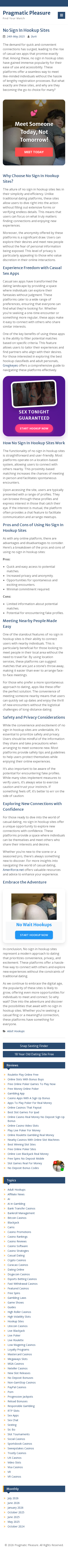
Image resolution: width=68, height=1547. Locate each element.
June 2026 (14, 1503)
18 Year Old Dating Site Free (34, 1054)
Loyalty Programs (18, 1349)
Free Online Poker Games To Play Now (32, 1084)
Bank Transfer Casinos (21, 1208)
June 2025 (14, 1517)
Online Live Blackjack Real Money (28, 1154)
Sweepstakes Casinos (21, 1448)
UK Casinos (15, 1457)
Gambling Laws (17, 1298)
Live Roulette (16, 1340)
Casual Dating (16, 1255)
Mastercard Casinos (20, 1354)
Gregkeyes (10, 365)
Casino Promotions (19, 1232)
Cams (11, 1227)
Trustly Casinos (17, 1453)
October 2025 (16, 1512)
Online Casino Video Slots (23, 1125)
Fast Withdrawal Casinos (23, 1283)
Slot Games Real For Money (25, 1163)
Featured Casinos (18, 1288)
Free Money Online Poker (23, 1088)
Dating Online (16, 1269)
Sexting (12, 1425)
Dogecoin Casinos (19, 1274)
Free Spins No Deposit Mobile (26, 1158)
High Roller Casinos (19, 1312)
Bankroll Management (21, 1213)
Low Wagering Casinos (22, 1345)
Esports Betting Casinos (22, 1279)
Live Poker (14, 1335)
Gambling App (16, 1093)
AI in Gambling (16, 1203)
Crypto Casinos (17, 1260)
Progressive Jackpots (20, 1396)
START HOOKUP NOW (34, 428)
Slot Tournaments (19, 1434)
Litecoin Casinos (18, 1326)
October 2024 (16, 1526)
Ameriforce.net (13, 870)
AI (9, 1199)
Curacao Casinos (18, 1265)
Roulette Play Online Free (23, 1074)
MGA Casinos (16, 1363)
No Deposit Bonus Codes (23, 1168)
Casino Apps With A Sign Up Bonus (29, 1098)
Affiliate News (16, 1194)
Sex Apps (13, 1415)
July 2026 (13, 1498)
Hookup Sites (16, 1321)
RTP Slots (13, 1410)
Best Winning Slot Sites (22, 1144)
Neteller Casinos (18, 1368)
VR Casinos (14, 1476)
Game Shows (16, 1302)
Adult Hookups (16, 1031)
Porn (10, 1392)
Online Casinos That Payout (25, 1107)
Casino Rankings (18, 1236)
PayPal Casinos (17, 1387)
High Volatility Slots (19, 1316)
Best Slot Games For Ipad (23, 1112)
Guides (12, 1307)
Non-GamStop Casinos (22, 1382)
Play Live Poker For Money (24, 1130)
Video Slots (14, 1462)
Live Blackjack (16, 1330)
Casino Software (18, 1246)
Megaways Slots (18, 1359)
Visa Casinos (15, 1467)
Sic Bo (11, 1429)
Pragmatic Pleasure (26, 13)
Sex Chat (13, 1420)
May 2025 (14, 1521)
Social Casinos (16, 1439)
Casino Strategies (18, 1251)
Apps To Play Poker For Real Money (30, 1103)
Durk (34, 36)
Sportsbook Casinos (20, 1443)
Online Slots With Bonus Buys (26, 1079)
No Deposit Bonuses (20, 1378)
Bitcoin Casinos (17, 1218)
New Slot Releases (19, 1373)
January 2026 (15, 1507)
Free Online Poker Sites (22, 1149)
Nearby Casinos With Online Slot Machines (34, 1139)
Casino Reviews (17, 1241)
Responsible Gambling (21, 1406)
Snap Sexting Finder (34, 1046)
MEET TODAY (34, 152)
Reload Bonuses (18, 1401)
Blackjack (13, 1222)
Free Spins (14, 1293)
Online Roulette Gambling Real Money (31, 1135)
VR (9, 1472)
